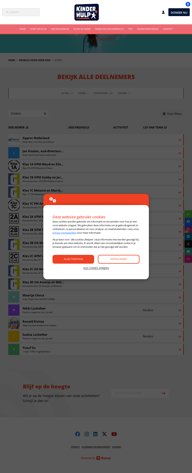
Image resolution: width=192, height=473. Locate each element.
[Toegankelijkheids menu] (188, 4)
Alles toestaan (73, 259)
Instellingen (118, 259)
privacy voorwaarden (64, 232)
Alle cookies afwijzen (96, 268)
